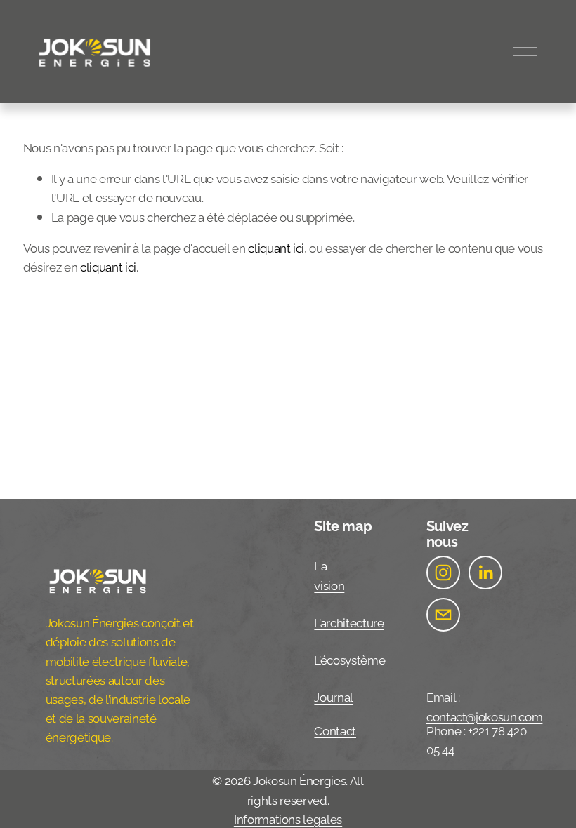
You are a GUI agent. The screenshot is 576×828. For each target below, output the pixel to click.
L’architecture (349, 621)
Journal (333, 696)
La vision (329, 574)
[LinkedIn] (485, 572)
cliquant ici (276, 247)
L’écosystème (349, 658)
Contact (335, 729)
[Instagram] (443, 572)
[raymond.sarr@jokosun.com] (443, 615)
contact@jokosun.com (484, 715)
